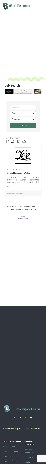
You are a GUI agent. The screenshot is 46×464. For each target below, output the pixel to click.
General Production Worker (18, 173)
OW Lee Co (11, 187)
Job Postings (21, 209)
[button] (7, 141)
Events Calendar (28, 206)
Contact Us (31, 209)
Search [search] (24, 125)
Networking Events (10, 451)
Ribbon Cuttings (9, 446)
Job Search (29, 457)
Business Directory (14, 206)
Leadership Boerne (10, 461)
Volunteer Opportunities (30, 450)
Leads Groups (8, 456)
